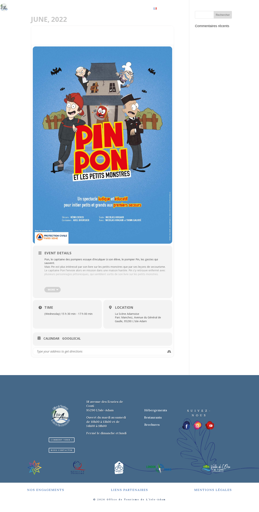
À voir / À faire (111, 3)
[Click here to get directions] (169, 351)
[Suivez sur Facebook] (186, 425)
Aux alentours (185, 3)
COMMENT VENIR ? (61, 440)
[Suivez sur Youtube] (209, 425)
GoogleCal (71, 339)
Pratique (139, 8)
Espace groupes (96, 8)
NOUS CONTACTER (62, 450)
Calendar (51, 339)
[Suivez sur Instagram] (197, 425)
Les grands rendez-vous (148, 3)
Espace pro (120, 8)
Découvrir (85, 3)
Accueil (68, 3)
